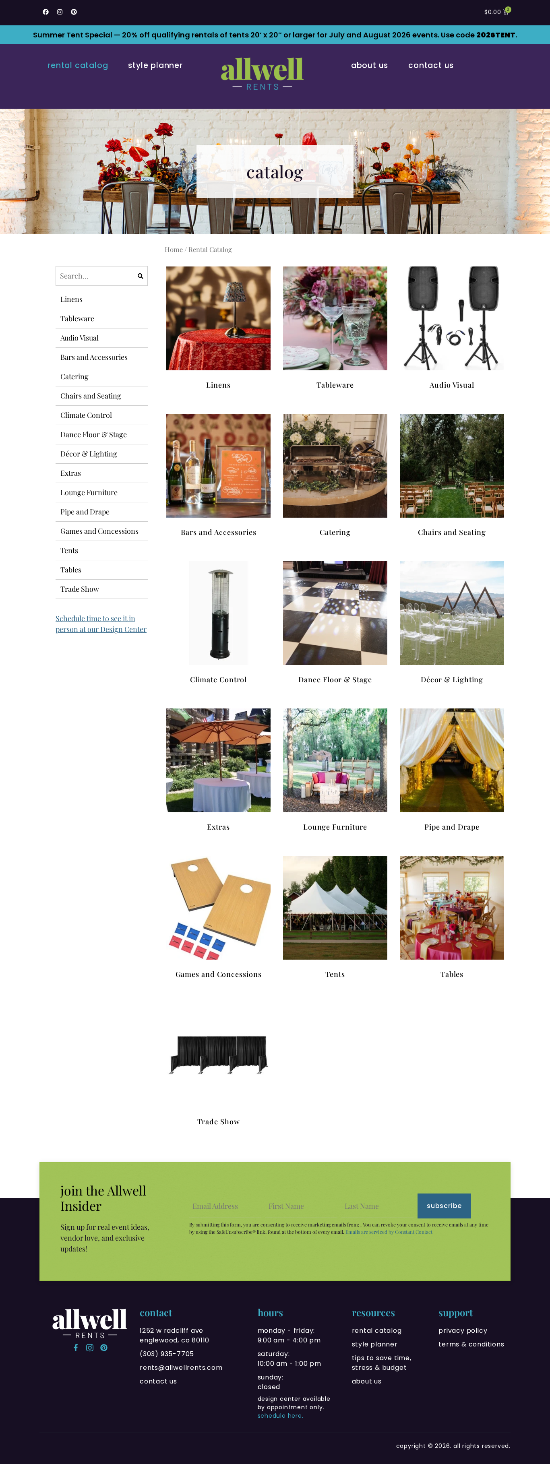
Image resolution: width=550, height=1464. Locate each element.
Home (174, 249)
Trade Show (79, 589)
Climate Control (86, 415)
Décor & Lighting (88, 453)
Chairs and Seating (90, 396)
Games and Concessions (99, 531)
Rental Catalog (78, 65)
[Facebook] (45, 12)
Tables (70, 569)
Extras (70, 473)
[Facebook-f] (75, 1347)
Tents (69, 550)
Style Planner (155, 65)
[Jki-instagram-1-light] (89, 1347)
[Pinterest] (74, 12)
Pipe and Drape (85, 511)
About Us (369, 65)
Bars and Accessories (94, 357)
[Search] (141, 276)
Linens (71, 299)
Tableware (77, 318)
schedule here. (281, 1416)
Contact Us (431, 65)
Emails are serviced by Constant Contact (388, 1232)
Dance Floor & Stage (93, 434)
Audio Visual (79, 338)
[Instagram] (60, 12)
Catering (74, 376)
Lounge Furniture (89, 492)
